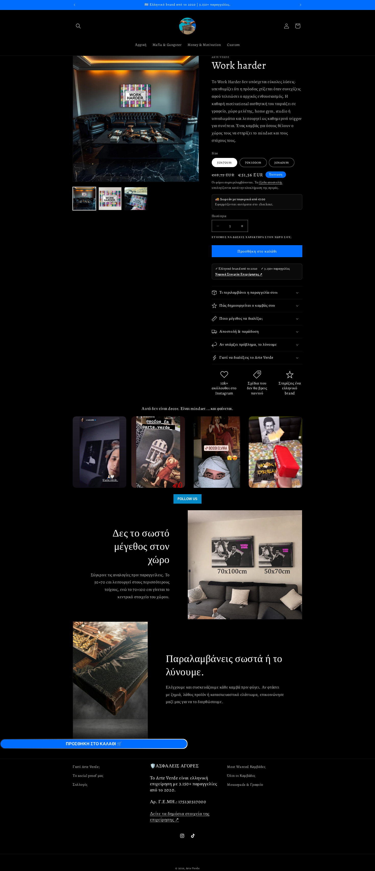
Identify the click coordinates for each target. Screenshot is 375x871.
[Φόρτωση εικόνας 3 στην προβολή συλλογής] (135, 198)
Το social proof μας (88, 776)
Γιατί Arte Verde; (86, 766)
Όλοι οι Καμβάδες (241, 776)
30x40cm (281, 162)
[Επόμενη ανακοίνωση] (300, 5)
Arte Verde (193, 868)
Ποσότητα (219, 216)
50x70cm (224, 162)
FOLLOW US (187, 499)
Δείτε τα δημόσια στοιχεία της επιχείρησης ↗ (179, 817)
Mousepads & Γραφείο (245, 784)
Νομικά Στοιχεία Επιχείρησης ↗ (238, 274)
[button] (78, 26)
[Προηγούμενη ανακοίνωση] (74, 5)
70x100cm (253, 162)
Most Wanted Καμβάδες (246, 766)
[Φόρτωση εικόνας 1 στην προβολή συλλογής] (84, 198)
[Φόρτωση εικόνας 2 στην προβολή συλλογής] (110, 198)
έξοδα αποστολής (270, 182)
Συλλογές (80, 784)
